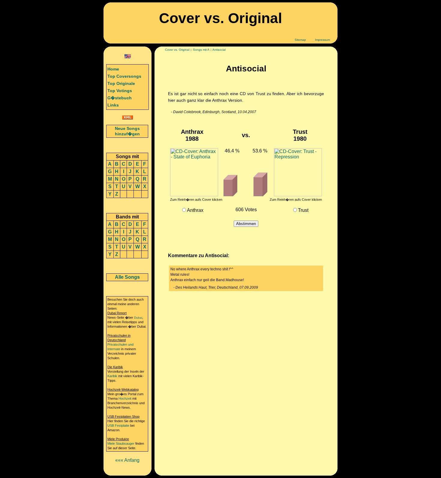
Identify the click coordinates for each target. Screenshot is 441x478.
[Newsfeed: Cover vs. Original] (127, 118)
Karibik (112, 376)
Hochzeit (124, 398)
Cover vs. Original (177, 49)
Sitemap (300, 39)
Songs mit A (201, 49)
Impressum (322, 39)
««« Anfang (127, 460)
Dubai (138, 317)
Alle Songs (127, 277)
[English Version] (127, 56)
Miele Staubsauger (120, 443)
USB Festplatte (118, 425)
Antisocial (219, 49)
